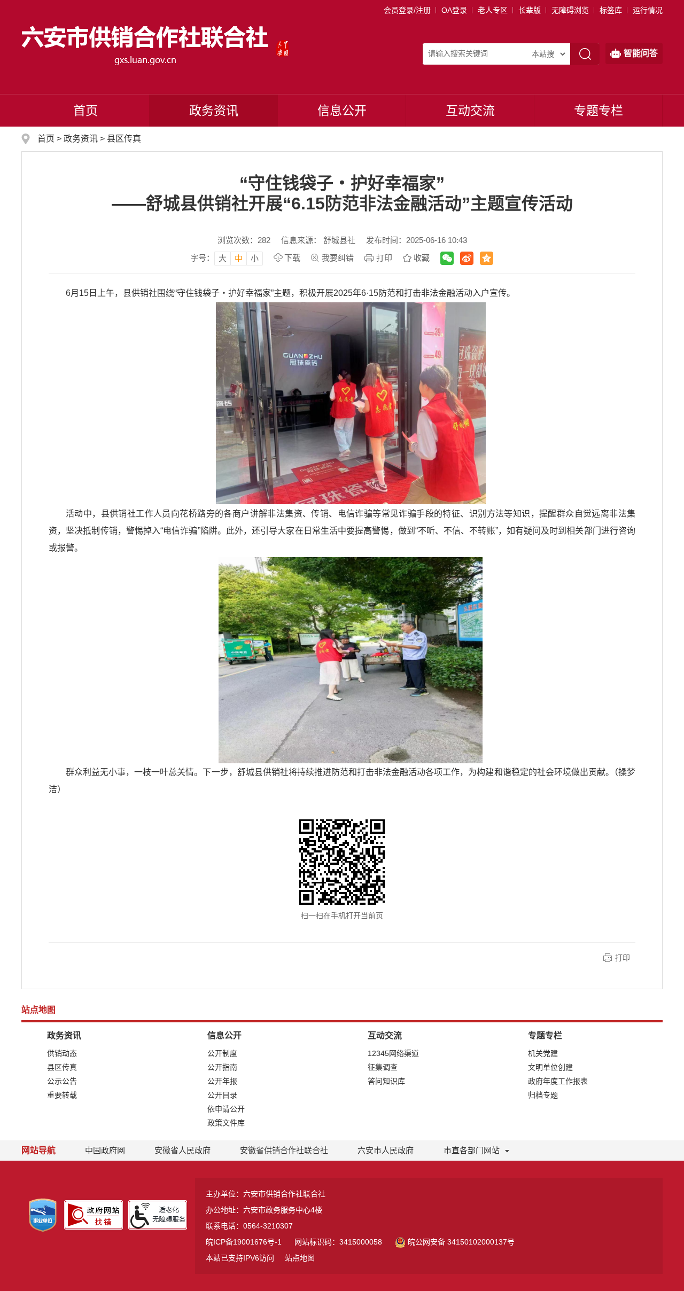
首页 (85, 111)
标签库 (611, 10)
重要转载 (62, 1095)
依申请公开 (226, 1109)
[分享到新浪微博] (466, 258)
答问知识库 (386, 1081)
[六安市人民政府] (282, 45)
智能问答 (641, 53)
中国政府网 (105, 1150)
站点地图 (300, 1258)
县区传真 (124, 138)
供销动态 (62, 1053)
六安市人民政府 (385, 1150)
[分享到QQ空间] (486, 258)
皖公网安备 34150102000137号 (461, 1242)
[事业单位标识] (42, 1214)
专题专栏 (598, 111)
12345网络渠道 (393, 1053)
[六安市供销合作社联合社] (145, 45)
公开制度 (222, 1053)
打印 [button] (622, 957)
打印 (384, 257)
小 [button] (255, 258)
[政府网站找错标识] (93, 1214)
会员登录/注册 (407, 10)
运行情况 (648, 10)
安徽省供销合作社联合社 (284, 1150)
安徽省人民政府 (182, 1150)
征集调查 (383, 1067)
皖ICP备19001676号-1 (244, 1242)
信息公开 (342, 111)
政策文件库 (226, 1122)
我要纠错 (338, 257)
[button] (529, 10)
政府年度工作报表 (558, 1081)
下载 (292, 257)
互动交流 (470, 111)
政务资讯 (213, 111)
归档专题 (543, 1095)
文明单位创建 (550, 1067)
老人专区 (493, 10)
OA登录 (454, 10)
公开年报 (222, 1081)
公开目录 (222, 1095)
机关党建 (543, 1053)
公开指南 (222, 1067)
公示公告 (62, 1081)
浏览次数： (243, 240)
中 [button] (239, 258)
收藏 (422, 257)
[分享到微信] (447, 258)
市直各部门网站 (472, 1150)
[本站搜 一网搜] (548, 54)
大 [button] (223, 258)
